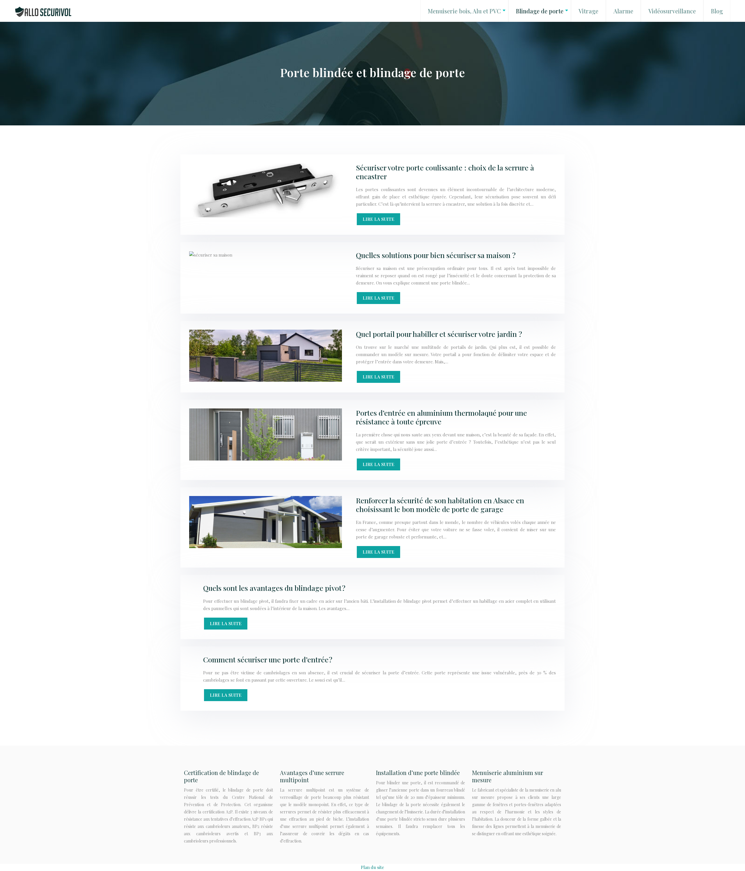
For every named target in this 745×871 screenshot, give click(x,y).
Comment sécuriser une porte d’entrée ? (267, 659)
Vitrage (588, 11)
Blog (717, 11)
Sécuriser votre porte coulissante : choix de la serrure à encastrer (445, 172)
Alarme (623, 11)
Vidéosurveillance (672, 11)
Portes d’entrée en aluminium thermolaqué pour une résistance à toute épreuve (441, 417)
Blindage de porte (539, 11)
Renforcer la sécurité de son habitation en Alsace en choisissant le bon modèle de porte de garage (440, 504)
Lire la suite (378, 219)
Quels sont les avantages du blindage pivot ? (274, 588)
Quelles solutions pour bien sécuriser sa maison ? (436, 255)
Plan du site (372, 867)
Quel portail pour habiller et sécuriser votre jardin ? (439, 334)
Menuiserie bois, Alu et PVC (464, 11)
